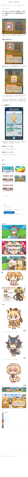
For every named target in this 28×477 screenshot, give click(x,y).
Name (4, 204)
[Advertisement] (14, 441)
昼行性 (6, 160)
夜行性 (4, 160)
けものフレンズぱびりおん (14, 1)
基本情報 (4, 159)
